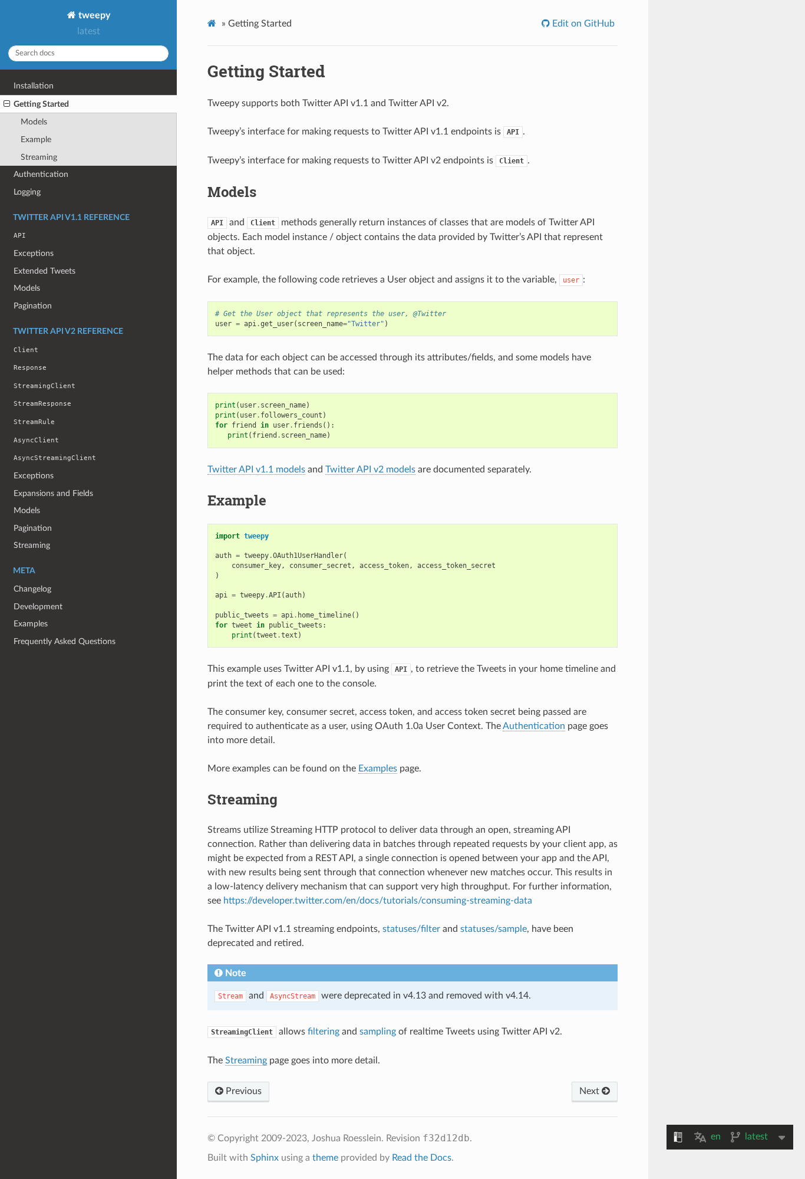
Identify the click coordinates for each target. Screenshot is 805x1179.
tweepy (93, 15)
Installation (34, 85)
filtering (323, 1031)
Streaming (39, 157)
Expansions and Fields (53, 493)
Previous (242, 1091)
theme (325, 1157)
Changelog (32, 588)
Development (38, 606)
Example (36, 139)
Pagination (33, 305)
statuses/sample (493, 929)
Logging (27, 192)
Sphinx (264, 1157)
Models (34, 121)
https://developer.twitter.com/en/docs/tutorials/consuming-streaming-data (377, 900)
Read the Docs (421, 1157)
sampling (377, 1031)
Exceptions (34, 253)
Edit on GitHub (582, 23)
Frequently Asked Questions (65, 641)
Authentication (41, 174)
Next (590, 1091)
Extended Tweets (44, 271)
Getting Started (41, 104)
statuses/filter (411, 929)
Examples (31, 623)
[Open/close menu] (7, 104)
